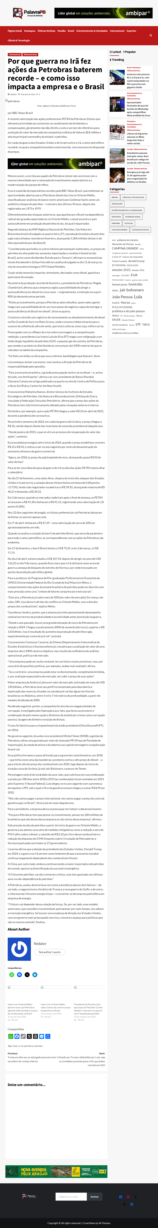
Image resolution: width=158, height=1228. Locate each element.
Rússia (139, 315)
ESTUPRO (125, 275)
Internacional (117, 31)
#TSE (114, 240)
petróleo (38, 1046)
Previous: (32, 1057)
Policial (129, 223)
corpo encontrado (135, 253)
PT (121, 316)
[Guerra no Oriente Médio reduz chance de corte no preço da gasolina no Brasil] (56, 994)
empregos (116, 275)
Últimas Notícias (46, 31)
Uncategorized (119, 230)
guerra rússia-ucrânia (140, 280)
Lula (138, 296)
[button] (151, 35)
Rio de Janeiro (129, 316)
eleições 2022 (121, 270)
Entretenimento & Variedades (92, 31)
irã (22, 1046)
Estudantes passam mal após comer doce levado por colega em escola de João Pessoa (138, 157)
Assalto (138, 244)
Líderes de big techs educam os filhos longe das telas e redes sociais (137, 138)
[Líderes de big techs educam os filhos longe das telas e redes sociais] (117, 131)
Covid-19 (116, 257)
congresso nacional (120, 253)
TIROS (146, 324)
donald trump (136, 261)
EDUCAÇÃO (132, 265)
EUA (134, 275)
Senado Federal (128, 320)
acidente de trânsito (127, 239)
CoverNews (89, 1223)
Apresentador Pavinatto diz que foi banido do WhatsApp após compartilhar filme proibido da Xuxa (138, 109)
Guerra (16, 1046)
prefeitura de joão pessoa (128, 311)
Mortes (125, 302)
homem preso (119, 284)
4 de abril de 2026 (28, 94)
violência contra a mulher (125, 332)
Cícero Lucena (119, 261)
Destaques (29, 31)
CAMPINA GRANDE (125, 248)
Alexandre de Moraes (123, 244)
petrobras (28, 1046)
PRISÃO (115, 315)
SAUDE (116, 319)
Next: (81, 1059)
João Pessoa (122, 296)
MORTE (116, 303)
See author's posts (50, 952)
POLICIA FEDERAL (122, 307)
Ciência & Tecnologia (19, 40)
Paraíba (62, 31)
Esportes (131, 31)
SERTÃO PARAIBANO (120, 325)
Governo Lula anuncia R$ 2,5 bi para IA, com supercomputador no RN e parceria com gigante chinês (138, 81)
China (141, 249)
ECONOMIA (119, 265)
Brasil (71, 31)
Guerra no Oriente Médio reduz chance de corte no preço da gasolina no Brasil (56, 1007)
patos (133, 303)
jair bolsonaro (132, 289)
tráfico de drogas (119, 329)
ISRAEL (115, 290)
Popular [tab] (130, 52)
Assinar (95, 1196)
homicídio (135, 284)
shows (131, 325)
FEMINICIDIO (118, 280)
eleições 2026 (138, 270)
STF (138, 324)
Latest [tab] (116, 52)
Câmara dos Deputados (132, 257)
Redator (13, 94)
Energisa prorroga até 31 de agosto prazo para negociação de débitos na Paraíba (138, 177)
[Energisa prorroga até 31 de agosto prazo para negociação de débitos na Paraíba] (117, 174)
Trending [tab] (117, 60)
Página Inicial (15, 31)
